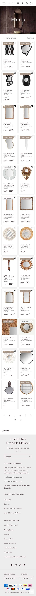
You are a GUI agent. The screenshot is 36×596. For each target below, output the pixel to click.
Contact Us (8, 552)
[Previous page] (4, 415)
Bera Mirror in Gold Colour (26, 154)
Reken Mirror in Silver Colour (8, 399)
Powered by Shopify (25, 592)
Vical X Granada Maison (12, 513)
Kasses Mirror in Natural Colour (25, 245)
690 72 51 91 (8, 481)
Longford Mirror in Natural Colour (26, 399)
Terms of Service (10, 543)
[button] (4, 3)
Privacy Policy (8, 530)
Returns (6, 534)
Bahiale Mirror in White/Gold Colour (9, 184)
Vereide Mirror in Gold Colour (9, 154)
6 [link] (31, 415)
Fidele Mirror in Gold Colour (8, 368)
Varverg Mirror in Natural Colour (26, 338)
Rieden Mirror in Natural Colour (25, 276)
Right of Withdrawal (11, 525)
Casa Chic (7, 499)
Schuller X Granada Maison (13, 508)
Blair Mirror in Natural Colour (25, 184)
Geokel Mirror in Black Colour (25, 368)
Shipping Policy (9, 539)
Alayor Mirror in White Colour (8, 245)
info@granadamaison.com (13, 477)
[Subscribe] (30, 456)
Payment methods (10, 548)
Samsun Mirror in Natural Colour (26, 215)
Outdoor (7, 504)
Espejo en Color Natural (8, 338)
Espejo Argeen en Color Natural (9, 308)
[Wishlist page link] (18, 3)
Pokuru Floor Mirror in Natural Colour (9, 277)
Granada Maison (14, 592)
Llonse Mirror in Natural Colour (8, 215)
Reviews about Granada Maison (14, 557)
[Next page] (20, 420)
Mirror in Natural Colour (26, 308)
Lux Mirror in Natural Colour (8, 123)
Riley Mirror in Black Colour (8, 60)
